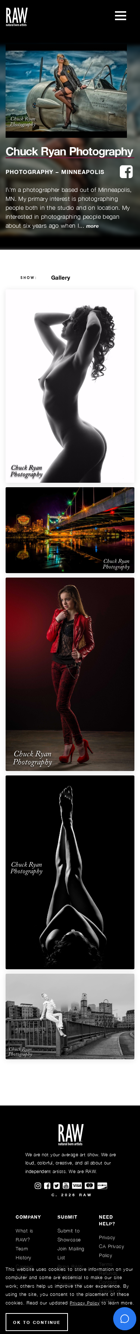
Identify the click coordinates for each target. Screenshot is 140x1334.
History (23, 1257)
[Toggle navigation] (121, 17)
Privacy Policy (85, 1302)
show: (29, 278)
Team (22, 1248)
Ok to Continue (36, 1322)
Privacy (107, 1237)
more (92, 226)
